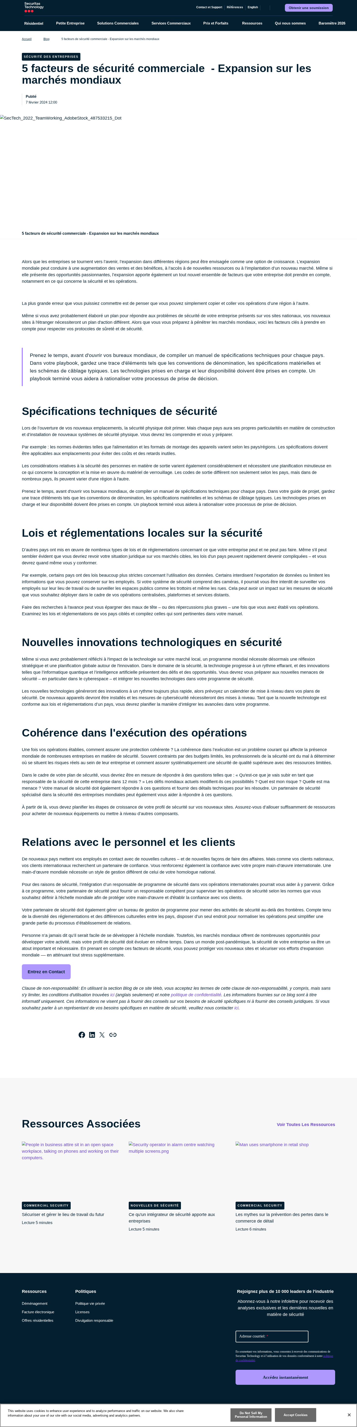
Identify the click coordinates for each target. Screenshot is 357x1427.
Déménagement (34, 1303)
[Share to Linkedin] (92, 1035)
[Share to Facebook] (82, 1035)
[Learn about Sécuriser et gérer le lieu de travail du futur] (71, 1170)
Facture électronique (38, 1312)
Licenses (82, 1312)
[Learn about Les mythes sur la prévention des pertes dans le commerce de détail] (285, 1170)
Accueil (27, 39)
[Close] (349, 1415)
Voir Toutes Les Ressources (306, 1124)
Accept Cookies (295, 1415)
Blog (46, 39)
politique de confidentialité (196, 994)
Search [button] (274, 7)
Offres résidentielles (37, 1320)
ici (112, 994)
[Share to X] (102, 1035)
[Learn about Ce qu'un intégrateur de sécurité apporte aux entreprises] (178, 1170)
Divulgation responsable (94, 1320)
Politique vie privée (90, 1303)
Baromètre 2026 (332, 23)
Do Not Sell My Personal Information (251, 1415)
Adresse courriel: (253, 1336)
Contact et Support (209, 7)
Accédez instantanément (285, 1377)
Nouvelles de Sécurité (155, 1205)
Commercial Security (46, 1205)
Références (235, 7)
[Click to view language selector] (265, 7)
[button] (37, 23)
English (253, 7)
